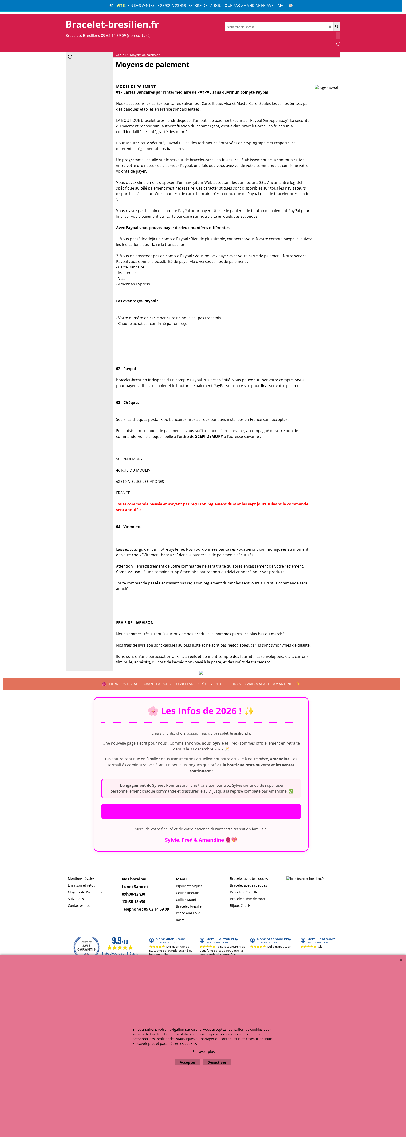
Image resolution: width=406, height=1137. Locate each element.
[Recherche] (336, 26)
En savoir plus (204, 1051)
